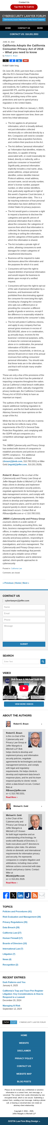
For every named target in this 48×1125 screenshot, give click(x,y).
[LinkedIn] (20, 895)
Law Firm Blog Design (23, 1121)
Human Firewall (13, 938)
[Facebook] (6, 895)
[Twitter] (13, 895)
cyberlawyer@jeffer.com (17, 601)
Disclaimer (24, 1051)
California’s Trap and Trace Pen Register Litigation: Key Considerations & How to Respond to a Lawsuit (23, 994)
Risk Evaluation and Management (22, 917)
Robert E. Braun (14, 733)
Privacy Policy (24, 1058)
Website (24, 1043)
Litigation (9, 954)
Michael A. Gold (14, 815)
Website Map (24, 1074)
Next (26, 583)
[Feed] (34, 895)
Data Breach (11, 927)
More (40, 28)
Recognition (10, 965)
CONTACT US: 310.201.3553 (24, 34)
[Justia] (27, 895)
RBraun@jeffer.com (16, 790)
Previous (8, 583)
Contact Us (24, 4)
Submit (24, 644)
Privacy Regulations (15, 922)
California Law (16, 568)
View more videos (24, 704)
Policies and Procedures (17, 911)
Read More (11, 797)
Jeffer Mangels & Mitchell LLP (24, 1114)
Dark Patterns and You (14, 982)
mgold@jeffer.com (17, 464)
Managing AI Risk (11, 1006)
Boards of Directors (15, 943)
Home (8, 28)
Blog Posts (24, 1081)
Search (42, 661)
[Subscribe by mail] (42, 895)
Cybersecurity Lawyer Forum (24, 18)
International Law (13, 949)
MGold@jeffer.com (15, 876)
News (7, 959)
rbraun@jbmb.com (12, 461)
